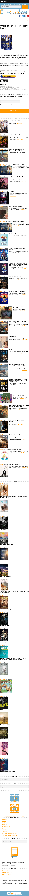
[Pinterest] (28, 16)
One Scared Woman (18, 306)
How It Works (4, 824)
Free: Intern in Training (14, 120)
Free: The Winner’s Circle (15, 276)
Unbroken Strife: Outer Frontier (7, 771)
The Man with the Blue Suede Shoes (17, 291)
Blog (3, 828)
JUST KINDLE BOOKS (14, 12)
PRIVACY (4, 829)
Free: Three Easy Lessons (15, 206)
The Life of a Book (13, 233)
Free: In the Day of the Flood (7, 544)
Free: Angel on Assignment (15, 449)
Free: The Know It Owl (5, 693)
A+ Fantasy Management (6, 642)
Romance (17, 87)
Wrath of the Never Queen (6, 755)
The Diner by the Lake (18, 221)
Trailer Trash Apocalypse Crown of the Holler (11, 609)
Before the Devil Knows (6, 739)
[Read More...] (20, 123)
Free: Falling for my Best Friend (8, 513)
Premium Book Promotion (7, 872)
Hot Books (12, 87)
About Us (4, 821)
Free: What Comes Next (14, 464)
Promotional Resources (6, 870)
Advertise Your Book (6, 826)
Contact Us (4, 819)
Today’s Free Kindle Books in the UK (9, 835)
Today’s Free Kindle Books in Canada (9, 833)
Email (3, 99)
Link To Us (4, 822)
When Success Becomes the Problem (9, 561)
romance (8, 88)
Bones (1, 709)
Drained (12, 191)
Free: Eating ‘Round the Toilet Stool (9, 676)
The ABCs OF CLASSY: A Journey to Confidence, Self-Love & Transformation (14, 592)
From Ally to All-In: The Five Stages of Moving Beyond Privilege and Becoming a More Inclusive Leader (18, 264)
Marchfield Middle (17, 394)
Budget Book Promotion (7, 874)
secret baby (13, 88)
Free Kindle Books (6, 831)
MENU (5, 1)
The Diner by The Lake (18, 164)
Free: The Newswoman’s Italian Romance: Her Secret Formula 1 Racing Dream (18, 365)
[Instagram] (25, 16)
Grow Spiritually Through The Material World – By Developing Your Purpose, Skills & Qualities (18, 380)
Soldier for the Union (5, 724)
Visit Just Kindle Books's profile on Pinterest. (14, 816)
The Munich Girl (13, 336)
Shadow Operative (4, 625)
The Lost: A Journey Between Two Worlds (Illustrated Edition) (17, 435)
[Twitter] (23, 16)
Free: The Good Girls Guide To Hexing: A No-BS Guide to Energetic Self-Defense (18, 177)
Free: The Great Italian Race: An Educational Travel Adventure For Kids (18, 150)
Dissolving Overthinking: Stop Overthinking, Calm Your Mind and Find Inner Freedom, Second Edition (13, 659)
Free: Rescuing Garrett (5, 576)
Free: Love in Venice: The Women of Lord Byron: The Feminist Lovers (19, 406)
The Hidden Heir (4, 529)
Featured (8, 87)
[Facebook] (20, 16)
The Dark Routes (13, 349)
